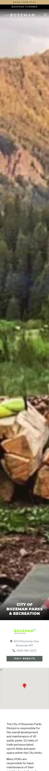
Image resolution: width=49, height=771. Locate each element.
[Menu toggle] (45, 15)
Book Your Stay (24, 2)
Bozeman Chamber (25, 6)
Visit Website (24, 658)
